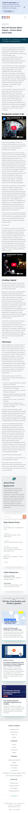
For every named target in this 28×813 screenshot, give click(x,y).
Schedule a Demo (14, 729)
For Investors (14, 770)
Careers (14, 762)
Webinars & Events (8, 660)
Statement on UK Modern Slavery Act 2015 (14, 773)
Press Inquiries (14, 732)
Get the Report (8, 11)
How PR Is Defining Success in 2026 (13, 542)
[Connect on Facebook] (11, 796)
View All (6, 562)
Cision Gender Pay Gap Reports (14, 775)
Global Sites (17, 809)
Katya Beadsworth (15, 41)
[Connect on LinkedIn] (13, 796)
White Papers (14, 788)
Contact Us (14, 734)
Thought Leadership (14, 791)
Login (11, 809)
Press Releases (14, 765)
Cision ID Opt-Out (21, 803)
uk (10, 39)
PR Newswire (14, 750)
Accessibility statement (8, 803)
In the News (14, 767)
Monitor (14, 747)
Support (14, 737)
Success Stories (14, 783)
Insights (14, 752)
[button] (24, 7)
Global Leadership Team (14, 760)
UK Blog (24, 39)
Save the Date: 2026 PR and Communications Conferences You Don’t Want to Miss (13, 549)
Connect (14, 744)
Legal (15, 803)
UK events (5, 41)
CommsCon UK (16, 39)
